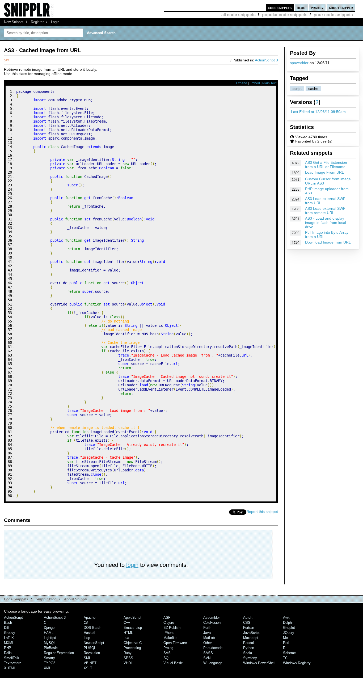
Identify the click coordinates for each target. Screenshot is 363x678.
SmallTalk (11, 658)
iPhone (168, 633)
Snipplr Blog (46, 599)
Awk (286, 618)
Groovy (9, 633)
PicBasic (51, 648)
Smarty (49, 658)
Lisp (87, 638)
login (132, 565)
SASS (208, 653)
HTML (128, 633)
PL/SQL (90, 648)
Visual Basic (173, 663)
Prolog (168, 648)
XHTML (10, 668)
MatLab (209, 638)
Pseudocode (212, 648)
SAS (167, 653)
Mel (286, 638)
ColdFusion (212, 623)
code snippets (280, 7)
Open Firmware (175, 643)
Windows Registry (297, 663)
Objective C (133, 643)
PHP (7, 648)
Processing (132, 648)
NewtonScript (94, 643)
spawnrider (299, 63)
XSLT (88, 668)
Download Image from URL (328, 242)
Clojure (168, 623)
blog (301, 7)
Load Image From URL (324, 172)
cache (313, 88)
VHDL (128, 663)
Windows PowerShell (259, 663)
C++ (127, 623)
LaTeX (9, 638)
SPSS (128, 658)
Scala (247, 653)
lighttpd (50, 638)
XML (47, 668)
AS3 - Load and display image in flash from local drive (325, 222)
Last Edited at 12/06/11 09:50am (318, 112)
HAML (48, 633)
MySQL (50, 643)
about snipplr (341, 7)
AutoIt (247, 618)
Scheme (289, 653)
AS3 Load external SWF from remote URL (325, 210)
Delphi (288, 623)
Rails (8, 653)
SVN (206, 658)
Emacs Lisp (133, 628)
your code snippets (333, 14)
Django (49, 628)
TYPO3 (49, 663)
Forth (207, 628)
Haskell (89, 633)
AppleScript (132, 618)
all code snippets (238, 14)
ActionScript (13, 618)
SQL (166, 658)
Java (207, 633)
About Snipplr (75, 599)
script (297, 88)
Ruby (128, 653)
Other (207, 643)
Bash (8, 623)
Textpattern (12, 663)
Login (55, 22)
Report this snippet (262, 511)
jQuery (288, 633)
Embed (255, 83)
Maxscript (250, 638)
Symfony (250, 658)
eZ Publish (171, 628)
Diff (6, 628)
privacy (317, 7)
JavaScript (251, 633)
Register (37, 22)
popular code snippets (284, 14)
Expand (241, 83)
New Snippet (13, 22)
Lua (126, 638)
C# (86, 623)
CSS (246, 623)
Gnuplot (289, 628)
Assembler (211, 618)
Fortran (248, 628)
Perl (286, 643)
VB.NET (90, 663)
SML (87, 658)
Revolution (92, 653)
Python (248, 648)
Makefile (169, 638)
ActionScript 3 (266, 60)
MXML (9, 643)
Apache (89, 618)
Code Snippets (16, 599)
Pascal (248, 643)
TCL (286, 658)
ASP (167, 618)
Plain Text (269, 83)
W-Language (212, 663)
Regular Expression (59, 653)
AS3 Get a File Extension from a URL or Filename (326, 164)
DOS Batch (92, 628)
